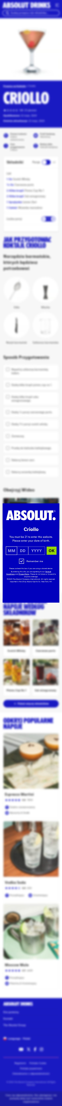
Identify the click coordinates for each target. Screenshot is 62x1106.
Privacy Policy (24, 574)
